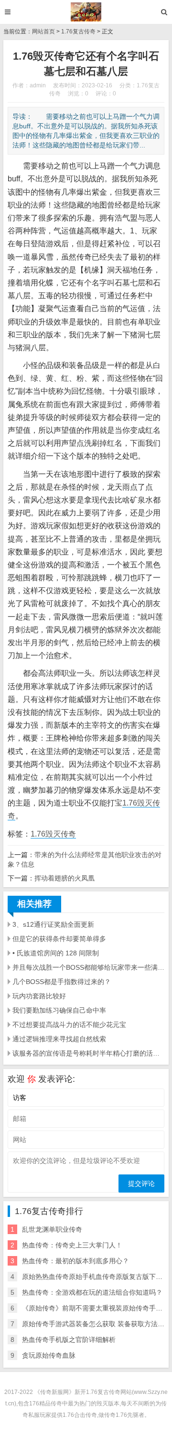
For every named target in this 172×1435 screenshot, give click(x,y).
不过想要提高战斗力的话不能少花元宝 (69, 1024)
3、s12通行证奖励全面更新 (53, 924)
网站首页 (43, 31)
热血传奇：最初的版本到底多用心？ (75, 1261)
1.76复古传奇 (78, 31)
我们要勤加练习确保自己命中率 (59, 1010)
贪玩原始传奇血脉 (48, 1355)
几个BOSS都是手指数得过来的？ (61, 981)
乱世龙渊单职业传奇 (52, 1229)
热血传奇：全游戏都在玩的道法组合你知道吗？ (92, 1292)
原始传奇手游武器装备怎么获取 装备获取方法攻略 (96, 1324)
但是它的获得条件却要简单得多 (59, 939)
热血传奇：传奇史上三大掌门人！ (72, 1245)
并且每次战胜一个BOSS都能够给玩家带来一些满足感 (88, 967)
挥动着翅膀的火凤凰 (64, 878)
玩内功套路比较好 (39, 996)
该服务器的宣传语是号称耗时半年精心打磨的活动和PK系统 (88, 1053)
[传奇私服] (86, 11)
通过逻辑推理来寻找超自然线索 (59, 1039)
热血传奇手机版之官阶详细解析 (69, 1339)
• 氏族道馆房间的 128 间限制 (55, 953)
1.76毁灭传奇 (53, 834)
